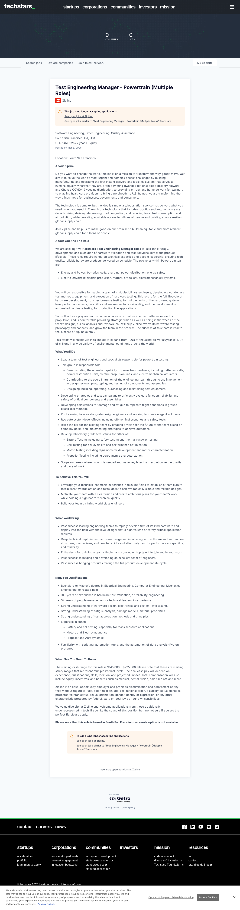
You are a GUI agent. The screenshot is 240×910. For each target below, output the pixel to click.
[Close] (234, 897)
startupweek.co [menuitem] (95, 864)
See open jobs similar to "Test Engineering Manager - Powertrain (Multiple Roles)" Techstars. (118, 121)
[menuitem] (72, 7)
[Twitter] (211, 828)
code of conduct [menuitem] (164, 856)
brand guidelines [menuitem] (199, 864)
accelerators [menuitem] (25, 856)
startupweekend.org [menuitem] (98, 860)
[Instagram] (219, 828)
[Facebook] (186, 828)
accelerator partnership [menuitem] (65, 856)
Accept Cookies (208, 897)
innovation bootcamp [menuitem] (64, 864)
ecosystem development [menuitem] (101, 856)
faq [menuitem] (190, 856)
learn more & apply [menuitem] (29, 864)
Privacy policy (112, 807)
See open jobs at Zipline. (78, 116)
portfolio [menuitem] (22, 860)
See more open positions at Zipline (120, 769)
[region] (120, 897)
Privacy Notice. (46, 904)
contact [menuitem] (193, 860)
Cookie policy (128, 807)
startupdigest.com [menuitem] (97, 868)
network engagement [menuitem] (64, 860)
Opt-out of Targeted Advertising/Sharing (171, 897)
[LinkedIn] (194, 828)
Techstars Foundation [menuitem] (167, 864)
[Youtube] (203, 828)
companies (60, 63)
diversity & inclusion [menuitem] (166, 860)
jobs (34, 63)
